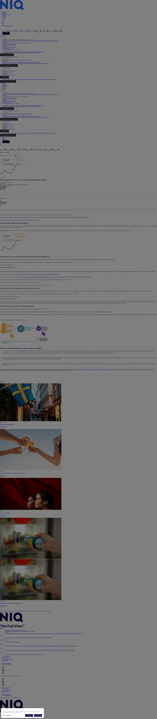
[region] (22, 713)
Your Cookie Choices (7, 715)
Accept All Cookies (38, 715)
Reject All (29, 715)
